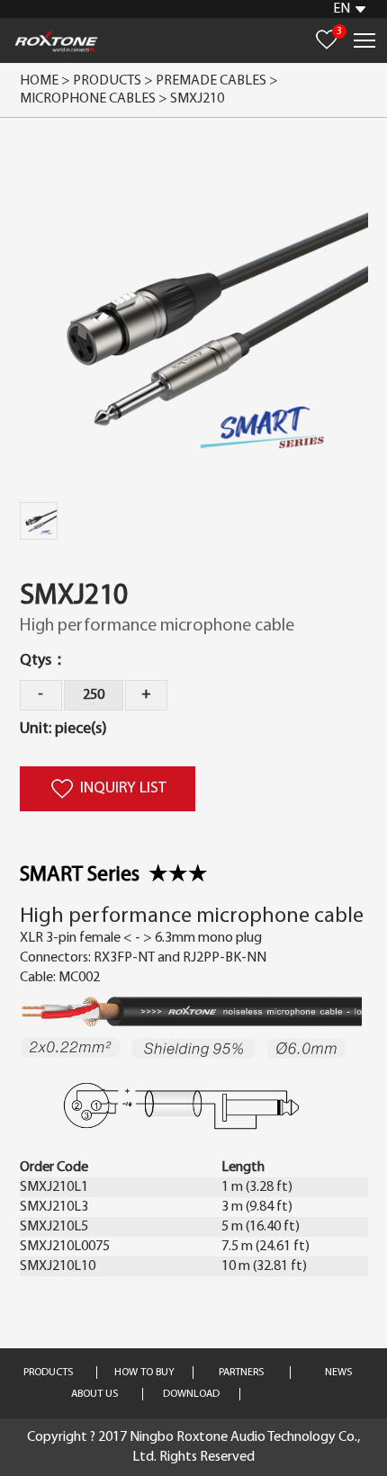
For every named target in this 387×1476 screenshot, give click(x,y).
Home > (45, 81)
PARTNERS (241, 1372)
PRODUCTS (48, 1372)
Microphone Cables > (95, 99)
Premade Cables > (218, 81)
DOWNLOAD (191, 1394)
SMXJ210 (197, 99)
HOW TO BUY (144, 1372)
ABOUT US (94, 1394)
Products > (113, 81)
